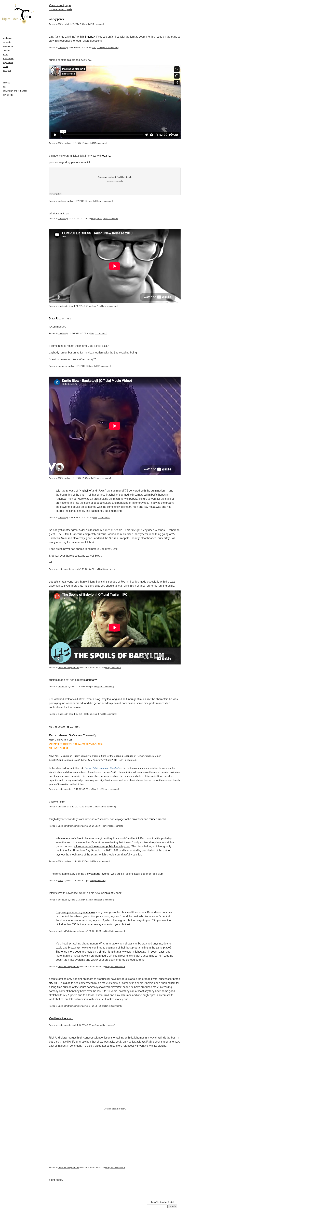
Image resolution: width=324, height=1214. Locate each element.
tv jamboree (8, 58)
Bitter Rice (55, 318)
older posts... (56, 1179)
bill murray (88, 36)
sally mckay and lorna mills (15, 91)
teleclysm (7, 70)
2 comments (100, 143)
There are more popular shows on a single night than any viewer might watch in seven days (110, 951)
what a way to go (59, 213)
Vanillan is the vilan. (61, 1018)
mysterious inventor (98, 873)
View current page (60, 5)
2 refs (99, 47)
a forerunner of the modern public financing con (102, 846)
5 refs (100, 714)
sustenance (63, 569)
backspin (62, 201)
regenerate (8, 62)
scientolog (107, 893)
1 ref (99, 306)
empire (60, 801)
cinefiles (62, 47)
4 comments (109, 569)
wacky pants (56, 19)
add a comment (111, 47)
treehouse (62, 366)
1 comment (98, 24)
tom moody (8, 95)
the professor (135, 819)
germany (91, 679)
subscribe (162, 1202)
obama (106, 155)
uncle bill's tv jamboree (68, 667)
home (153, 1202)
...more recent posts (60, 9)
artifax (61, 807)
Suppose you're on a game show (75, 912)
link (89, 24)
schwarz (6, 83)
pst (4, 87)
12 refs (96, 807)
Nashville (85, 490)
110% (60, 24)
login (170, 1202)
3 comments (110, 714)
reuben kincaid (158, 819)
